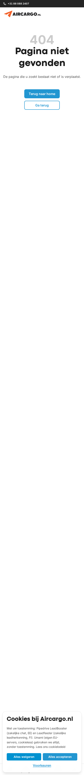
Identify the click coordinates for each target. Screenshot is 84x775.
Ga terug (42, 105)
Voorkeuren (42, 765)
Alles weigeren (24, 756)
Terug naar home (42, 94)
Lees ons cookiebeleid (50, 746)
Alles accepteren (60, 756)
